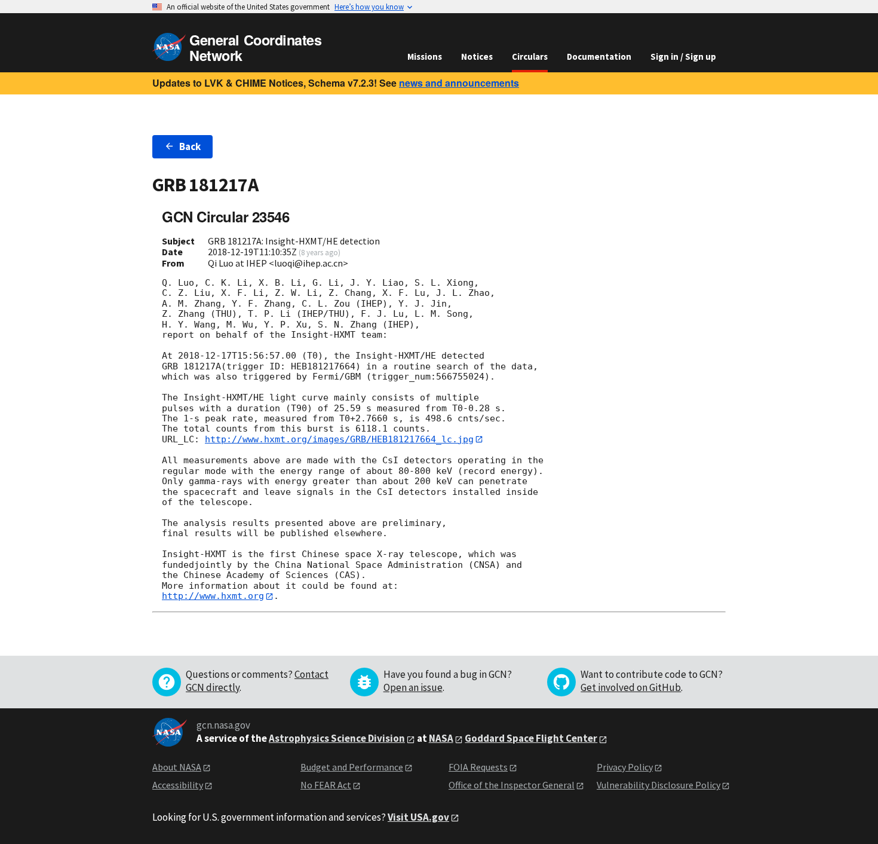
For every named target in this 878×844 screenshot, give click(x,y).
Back (190, 146)
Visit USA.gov (418, 817)
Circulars (530, 56)
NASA (441, 738)
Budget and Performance (351, 767)
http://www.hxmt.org (213, 596)
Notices (477, 56)
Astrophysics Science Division (337, 738)
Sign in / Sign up (683, 56)
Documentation (599, 56)
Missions (424, 56)
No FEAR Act (325, 785)
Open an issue (413, 687)
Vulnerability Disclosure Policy (658, 785)
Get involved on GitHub (631, 687)
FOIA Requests (478, 767)
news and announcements (459, 83)
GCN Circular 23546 (225, 216)
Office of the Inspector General (512, 785)
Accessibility (177, 785)
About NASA (176, 767)
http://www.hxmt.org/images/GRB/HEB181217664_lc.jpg (339, 439)
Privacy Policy (625, 767)
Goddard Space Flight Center (531, 738)
